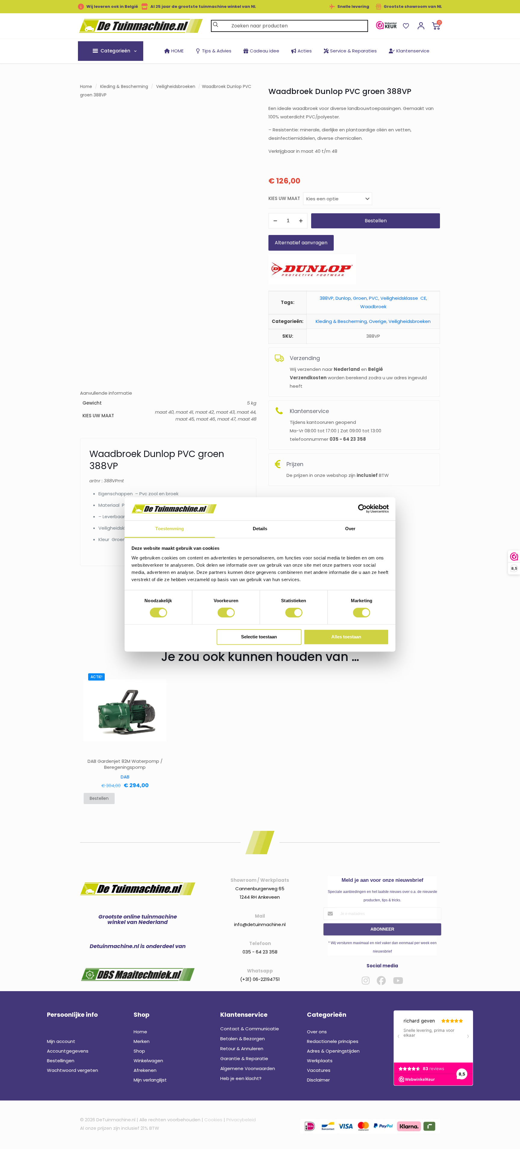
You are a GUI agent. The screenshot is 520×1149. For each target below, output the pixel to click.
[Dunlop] (312, 270)
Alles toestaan (346, 636)
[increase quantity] (301, 220)
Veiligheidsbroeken (175, 86)
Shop (139, 1051)
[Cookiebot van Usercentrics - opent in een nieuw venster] (362, 508)
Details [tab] (260, 528)
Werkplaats (320, 1060)
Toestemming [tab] (169, 528)
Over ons (317, 1031)
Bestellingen (60, 1060)
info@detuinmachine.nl (260, 924)
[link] (386, 25)
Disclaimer (318, 1080)
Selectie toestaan (259, 636)
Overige (377, 321)
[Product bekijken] (158, 690)
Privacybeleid (241, 1119)
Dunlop (343, 298)
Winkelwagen (148, 1060)
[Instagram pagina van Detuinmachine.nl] (366, 980)
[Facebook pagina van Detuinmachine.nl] (381, 980)
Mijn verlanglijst (150, 1080)
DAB (125, 777)
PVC (373, 298)
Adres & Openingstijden (333, 1051)
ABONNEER (382, 929)
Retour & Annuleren (241, 1048)
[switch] (226, 613)
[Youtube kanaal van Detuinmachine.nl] (398, 980)
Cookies (213, 1119)
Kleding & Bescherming (124, 86)
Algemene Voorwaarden (247, 1068)
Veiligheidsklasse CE (403, 298)
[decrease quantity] (275, 220)
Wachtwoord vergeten (72, 1070)
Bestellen (376, 220)
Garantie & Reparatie (244, 1058)
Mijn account (61, 1041)
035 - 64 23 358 (260, 952)
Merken (142, 1041)
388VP (326, 298)
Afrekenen (145, 1070)
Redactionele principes (332, 1041)
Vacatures (318, 1070)
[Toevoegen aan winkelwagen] (158, 677)
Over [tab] (350, 528)
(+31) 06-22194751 (260, 979)
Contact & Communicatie (249, 1028)
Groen (360, 298)
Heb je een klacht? (241, 1078)
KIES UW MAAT (284, 198)
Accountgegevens (67, 1051)
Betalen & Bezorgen (242, 1038)
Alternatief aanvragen (301, 242)
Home (86, 86)
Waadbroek (373, 306)
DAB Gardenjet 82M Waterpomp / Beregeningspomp (125, 764)
